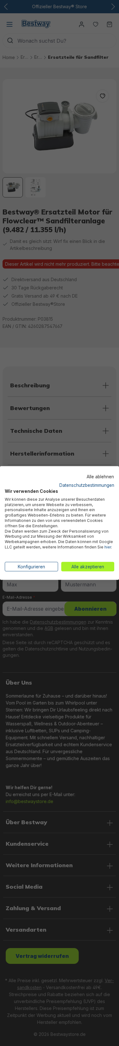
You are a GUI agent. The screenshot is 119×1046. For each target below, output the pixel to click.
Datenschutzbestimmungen (86, 485)
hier (107, 546)
